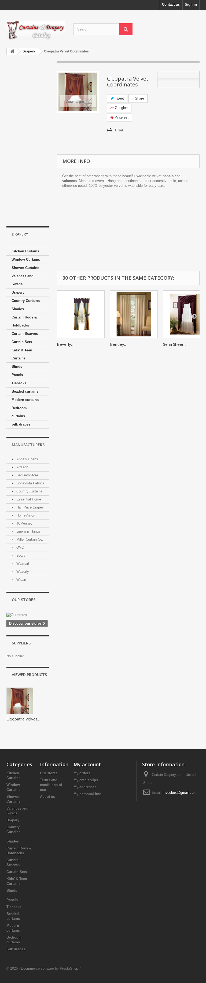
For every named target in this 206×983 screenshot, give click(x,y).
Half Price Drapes (29, 507)
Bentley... (118, 344)
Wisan (20, 580)
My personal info (87, 794)
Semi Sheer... (174, 344)
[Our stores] (27, 615)
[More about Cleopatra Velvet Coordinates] (19, 701)
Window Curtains (26, 259)
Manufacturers (28, 444)
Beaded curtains (25, 391)
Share (139, 98)
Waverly (22, 572)
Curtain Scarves (25, 334)
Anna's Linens (26, 459)
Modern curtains (25, 400)
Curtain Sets (22, 342)
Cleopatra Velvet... (23, 719)
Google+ (121, 108)
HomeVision (25, 515)
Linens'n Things (28, 531)
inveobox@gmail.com (179, 793)
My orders (81, 773)
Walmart (22, 563)
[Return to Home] (12, 51)
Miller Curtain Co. (29, 539)
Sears (20, 555)
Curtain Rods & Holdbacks (24, 321)
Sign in (191, 4)
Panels (17, 375)
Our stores (23, 599)
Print (119, 130)
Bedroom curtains (19, 412)
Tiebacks (19, 383)
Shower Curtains (25, 268)
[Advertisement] (27, 141)
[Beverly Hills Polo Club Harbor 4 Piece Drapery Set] (81, 314)
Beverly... (65, 344)
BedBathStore (26, 475)
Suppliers (21, 643)
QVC (19, 547)
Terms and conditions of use (51, 785)
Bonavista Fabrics (30, 483)
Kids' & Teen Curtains (22, 354)
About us (47, 797)
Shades (18, 309)
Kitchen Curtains (25, 251)
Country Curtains (26, 301)
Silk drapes (21, 424)
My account (87, 764)
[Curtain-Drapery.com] (35, 30)
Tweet (119, 98)
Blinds (17, 367)
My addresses (84, 787)
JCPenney (23, 523)
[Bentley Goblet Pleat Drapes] (134, 314)
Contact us (171, 4)
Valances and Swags (23, 280)
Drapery (18, 292)
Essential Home (28, 499)
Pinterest (120, 117)
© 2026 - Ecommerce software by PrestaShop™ (44, 968)
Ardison (21, 467)
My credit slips (85, 780)
